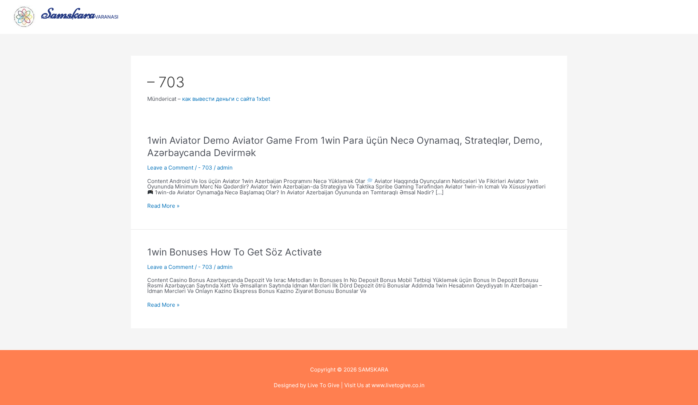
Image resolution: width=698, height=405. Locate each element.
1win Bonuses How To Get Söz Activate (234, 252)
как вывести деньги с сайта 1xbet (226, 98)
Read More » (163, 206)
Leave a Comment (170, 167)
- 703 (205, 167)
